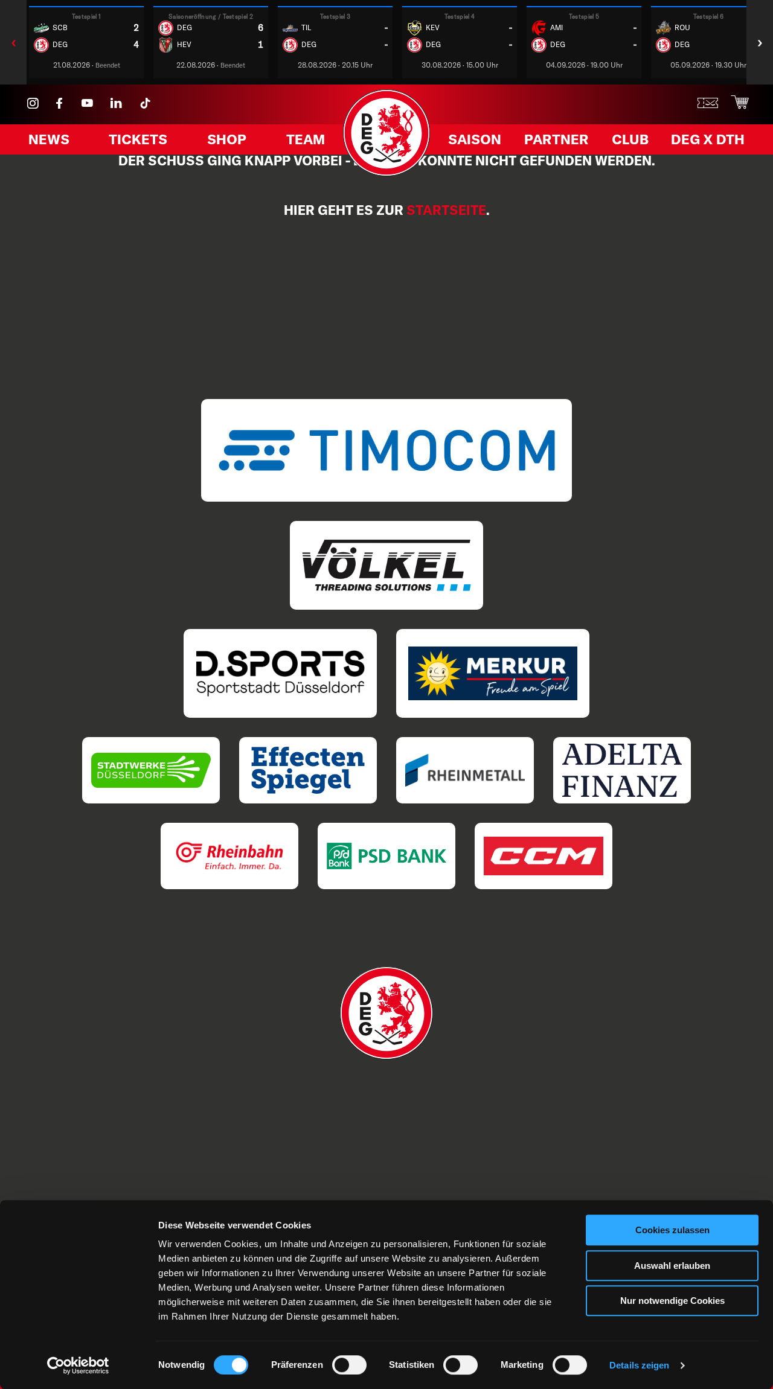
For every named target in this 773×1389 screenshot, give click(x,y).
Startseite (446, 210)
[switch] (349, 1365)
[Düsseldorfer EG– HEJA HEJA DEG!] (386, 173)
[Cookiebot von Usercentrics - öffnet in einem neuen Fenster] (78, 1365)
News (48, 139)
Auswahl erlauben (672, 1265)
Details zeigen (639, 1365)
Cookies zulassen (672, 1230)
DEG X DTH (708, 139)
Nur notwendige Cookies (672, 1300)
